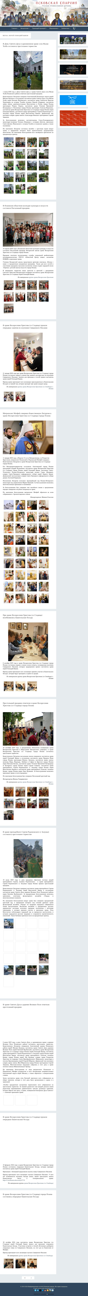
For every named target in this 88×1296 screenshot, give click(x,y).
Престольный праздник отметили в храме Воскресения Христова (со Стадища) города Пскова (25, 704)
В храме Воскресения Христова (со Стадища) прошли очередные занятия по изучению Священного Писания (25, 326)
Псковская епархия (24, 1)
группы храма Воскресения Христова (41, 277)
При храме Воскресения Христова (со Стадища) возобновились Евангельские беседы (22, 616)
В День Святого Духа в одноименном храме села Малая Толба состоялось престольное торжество (25, 44)
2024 (73, 112)
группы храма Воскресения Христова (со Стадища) (35, 1255)
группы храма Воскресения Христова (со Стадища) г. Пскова (35, 388)
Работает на (37, 1294)
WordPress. (51, 1294)
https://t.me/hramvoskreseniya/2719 (14, 1180)
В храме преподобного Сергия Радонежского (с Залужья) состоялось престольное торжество (26, 833)
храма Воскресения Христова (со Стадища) (38, 1183)
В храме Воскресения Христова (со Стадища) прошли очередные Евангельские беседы (25, 1118)
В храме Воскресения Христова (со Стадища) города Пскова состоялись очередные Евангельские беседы (27, 1195)
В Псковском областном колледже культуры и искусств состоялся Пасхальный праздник (25, 206)
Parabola (43, 1294)
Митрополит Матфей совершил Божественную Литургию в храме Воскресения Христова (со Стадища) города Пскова (27, 414)
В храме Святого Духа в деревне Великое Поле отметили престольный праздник (26, 1005)
